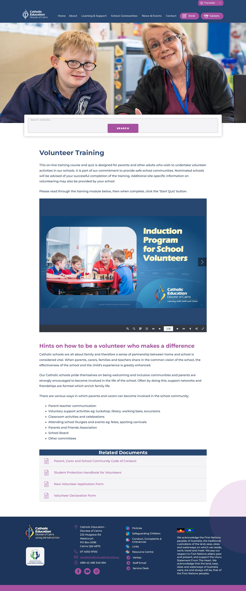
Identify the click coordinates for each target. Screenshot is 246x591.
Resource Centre (142, 556)
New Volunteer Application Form (79, 489)
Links (135, 551)
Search (123, 133)
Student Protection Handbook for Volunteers (87, 477)
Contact (171, 16)
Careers (214, 16)
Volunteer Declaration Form (75, 500)
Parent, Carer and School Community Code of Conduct (95, 466)
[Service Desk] (138, 573)
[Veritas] (134, 562)
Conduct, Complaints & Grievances (146, 545)
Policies (137, 533)
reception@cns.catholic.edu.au (99, 562)
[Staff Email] (136, 568)
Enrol (192, 16)
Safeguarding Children (146, 538)
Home (62, 16)
